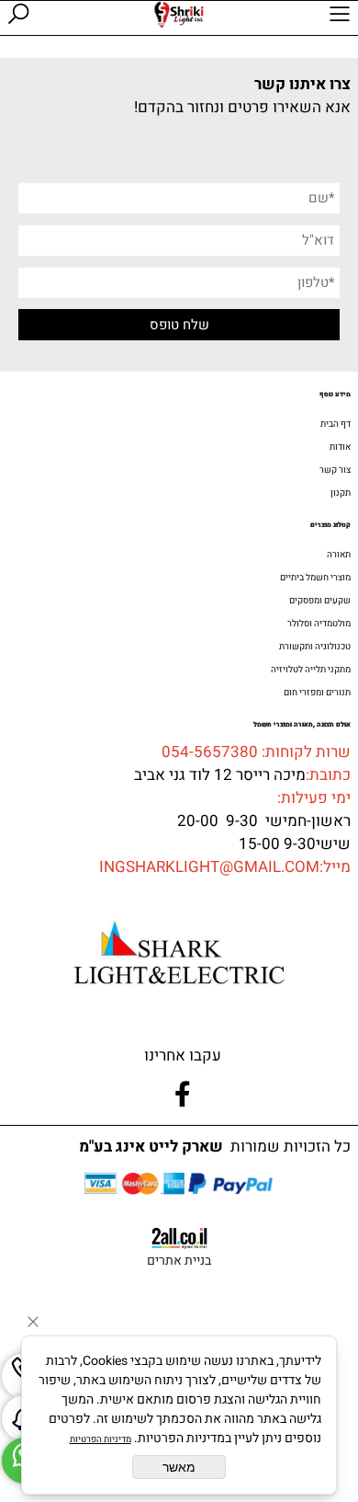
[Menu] (339, 18)
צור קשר (335, 470)
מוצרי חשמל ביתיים (315, 577)
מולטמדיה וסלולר (319, 623)
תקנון (340, 493)
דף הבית (335, 424)
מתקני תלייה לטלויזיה (311, 669)
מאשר (179, 1467)
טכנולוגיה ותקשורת (315, 646)
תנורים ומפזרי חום (317, 692)
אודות (340, 447)
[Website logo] (179, 15)
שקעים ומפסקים (320, 600)
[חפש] (18, 18)
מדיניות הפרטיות (100, 1439)
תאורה (339, 554)
